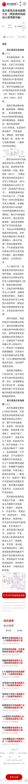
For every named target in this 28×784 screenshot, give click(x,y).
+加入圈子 (22, 37)
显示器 (8, 630)
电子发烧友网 (22, 755)
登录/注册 (14, 777)
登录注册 (2, 755)
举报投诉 (9, 610)
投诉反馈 (11, 755)
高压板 (19, 630)
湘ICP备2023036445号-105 (14, 763)
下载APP (14, 750)
